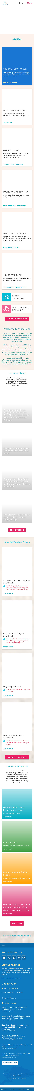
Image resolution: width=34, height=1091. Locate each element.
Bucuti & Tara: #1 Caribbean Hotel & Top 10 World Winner (16, 1055)
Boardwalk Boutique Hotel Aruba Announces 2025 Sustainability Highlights (15, 1027)
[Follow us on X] (9, 957)
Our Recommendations (17, 318)
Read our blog (17, 530)
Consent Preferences (9, 998)
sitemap (17, 1074)
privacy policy (17, 1075)
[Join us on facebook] (4, 957)
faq (4, 1074)
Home (3, 945)
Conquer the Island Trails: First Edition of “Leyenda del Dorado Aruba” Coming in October (17, 483)
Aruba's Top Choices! (15, 69)
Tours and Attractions (16, 192)
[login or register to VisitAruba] (19, 3)
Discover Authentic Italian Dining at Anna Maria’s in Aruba (16, 450)
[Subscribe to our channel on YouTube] (23, 957)
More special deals (17, 757)
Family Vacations (18, 297)
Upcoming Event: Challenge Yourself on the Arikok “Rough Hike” (16, 1017)
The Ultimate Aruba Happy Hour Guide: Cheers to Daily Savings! (17, 517)
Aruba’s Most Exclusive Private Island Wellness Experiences (17, 1046)
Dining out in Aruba (14, 233)
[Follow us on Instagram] (14, 957)
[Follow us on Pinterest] (18, 957)
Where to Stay (11, 150)
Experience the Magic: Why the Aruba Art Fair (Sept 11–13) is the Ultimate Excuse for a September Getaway (16, 415)
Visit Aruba (16, 1078)
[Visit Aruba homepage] (5, 3)
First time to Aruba (14, 110)
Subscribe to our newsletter (11, 978)
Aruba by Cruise (12, 275)
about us (9, 1074)
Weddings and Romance (20, 308)
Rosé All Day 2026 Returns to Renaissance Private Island (13, 1037)
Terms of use (25, 1074)
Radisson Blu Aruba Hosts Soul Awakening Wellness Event (14, 1008)
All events (17, 923)
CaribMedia (23, 1078)
